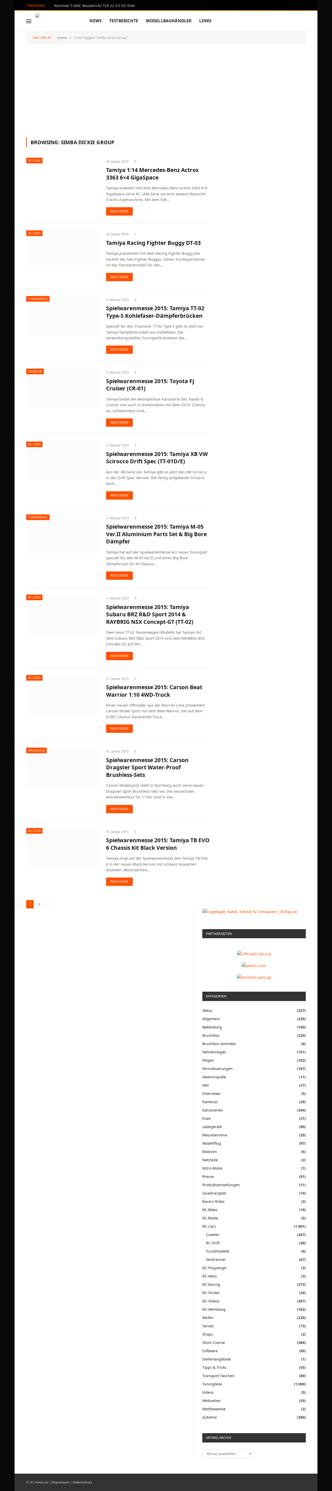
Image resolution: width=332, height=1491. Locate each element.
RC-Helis (209, 1276)
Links (205, 21)
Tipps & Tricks (214, 1367)
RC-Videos (211, 1301)
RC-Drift (213, 1242)
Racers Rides (213, 1201)
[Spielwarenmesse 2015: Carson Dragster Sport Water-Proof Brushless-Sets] (63, 767)
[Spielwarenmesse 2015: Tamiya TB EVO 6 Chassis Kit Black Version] (63, 847)
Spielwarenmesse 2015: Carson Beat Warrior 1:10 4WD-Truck (154, 691)
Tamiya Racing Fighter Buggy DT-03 (153, 242)
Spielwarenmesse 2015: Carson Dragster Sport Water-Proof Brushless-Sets (147, 767)
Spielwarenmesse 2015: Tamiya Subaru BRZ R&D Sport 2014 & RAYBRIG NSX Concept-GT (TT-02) (149, 614)
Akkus (207, 1010)
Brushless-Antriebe (219, 1043)
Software (210, 1350)
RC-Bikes (209, 1209)
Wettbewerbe (214, 1408)
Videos (208, 1392)
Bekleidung (212, 1027)
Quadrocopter (214, 1193)
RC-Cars (34, 160)
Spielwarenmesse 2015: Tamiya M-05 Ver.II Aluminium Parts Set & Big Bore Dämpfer (156, 534)
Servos (208, 1325)
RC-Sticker (211, 1292)
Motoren (209, 1151)
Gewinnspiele (214, 1076)
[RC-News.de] (56, 21)
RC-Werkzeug (214, 1309)
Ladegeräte (212, 1126)
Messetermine (214, 1135)
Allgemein (211, 1018)
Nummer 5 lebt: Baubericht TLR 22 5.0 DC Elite (94, 5)
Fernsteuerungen (217, 1068)
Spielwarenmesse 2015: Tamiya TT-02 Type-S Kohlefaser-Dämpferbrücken (155, 312)
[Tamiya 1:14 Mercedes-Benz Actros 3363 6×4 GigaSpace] (63, 177)
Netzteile (210, 1159)
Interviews (211, 1093)
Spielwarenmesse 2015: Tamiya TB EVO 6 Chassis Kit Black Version (158, 844)
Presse (208, 1176)
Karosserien (212, 1110)
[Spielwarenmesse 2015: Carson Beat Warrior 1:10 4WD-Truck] (63, 694)
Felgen (208, 1060)
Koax (206, 1118)
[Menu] (28, 21)
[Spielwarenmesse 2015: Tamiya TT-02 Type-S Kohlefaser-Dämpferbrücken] (63, 315)
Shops (207, 1334)
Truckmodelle (217, 1251)
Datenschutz (82, 1482)
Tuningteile (37, 299)
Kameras (210, 1101)
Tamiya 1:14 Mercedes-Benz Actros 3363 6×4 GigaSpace (152, 173)
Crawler (35, 371)
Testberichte (123, 21)
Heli (205, 1085)
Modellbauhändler (168, 21)
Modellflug (211, 1143)
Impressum (60, 1482)
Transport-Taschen (218, 1375)
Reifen (207, 1317)
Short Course (213, 1342)
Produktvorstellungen (221, 1184)
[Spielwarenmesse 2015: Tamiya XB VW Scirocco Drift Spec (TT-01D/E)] (63, 460)
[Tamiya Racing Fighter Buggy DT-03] (63, 249)
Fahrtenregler (214, 1052)
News (95, 21)
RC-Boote (210, 1218)
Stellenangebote (216, 1359)
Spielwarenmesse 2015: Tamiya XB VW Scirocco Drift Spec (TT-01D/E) (157, 457)
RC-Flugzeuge (214, 1267)
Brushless (36, 750)
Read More (119, 211)
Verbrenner (216, 1259)
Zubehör (209, 1417)
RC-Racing (211, 1284)
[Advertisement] (166, 90)
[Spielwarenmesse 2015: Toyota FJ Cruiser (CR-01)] (63, 388)
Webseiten (211, 1400)
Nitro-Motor (212, 1168)
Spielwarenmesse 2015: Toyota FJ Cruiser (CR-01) (150, 384)
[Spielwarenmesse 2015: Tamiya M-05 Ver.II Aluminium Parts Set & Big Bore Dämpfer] (63, 533)
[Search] (305, 21)
